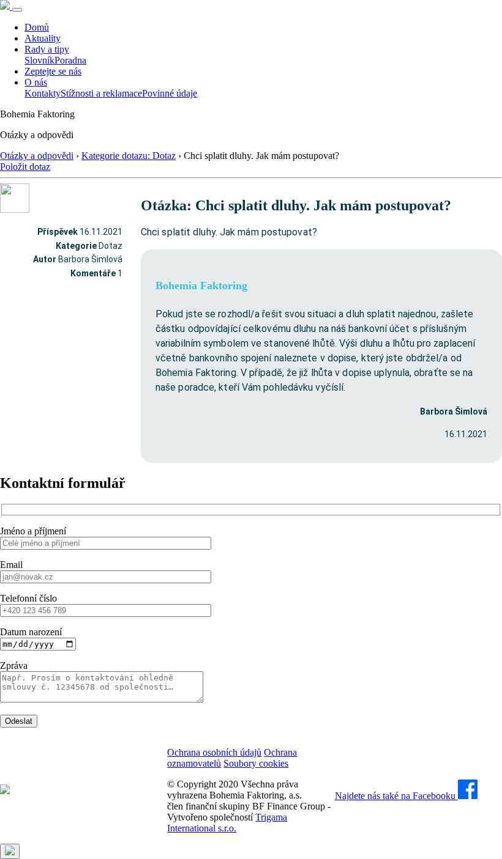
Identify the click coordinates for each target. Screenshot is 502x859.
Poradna (70, 60)
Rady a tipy (46, 49)
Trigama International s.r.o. (227, 822)
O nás (35, 82)
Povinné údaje (169, 93)
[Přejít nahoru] (10, 851)
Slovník (39, 60)
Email (11, 564)
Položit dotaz (25, 166)
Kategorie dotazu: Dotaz (128, 155)
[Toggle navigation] (17, 10)
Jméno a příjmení (33, 531)
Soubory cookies (255, 763)
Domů (36, 27)
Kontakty (42, 93)
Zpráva (14, 665)
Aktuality (42, 38)
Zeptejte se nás (52, 71)
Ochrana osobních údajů (214, 752)
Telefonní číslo (28, 598)
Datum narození (31, 632)
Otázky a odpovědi (36, 155)
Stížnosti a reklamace (101, 93)
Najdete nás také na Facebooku (396, 796)
